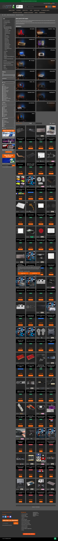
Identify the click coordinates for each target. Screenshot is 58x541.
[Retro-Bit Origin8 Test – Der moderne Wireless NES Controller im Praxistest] (8, 146)
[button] (53, 3)
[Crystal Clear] (42, 471)
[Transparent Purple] (52, 420)
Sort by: (30, 123)
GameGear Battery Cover (41, 164)
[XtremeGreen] (21, 193)
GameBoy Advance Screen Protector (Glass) (51, 240)
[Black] (49, 420)
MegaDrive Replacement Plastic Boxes (20, 139)
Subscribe (16, 523)
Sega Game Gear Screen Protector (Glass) (41, 215)
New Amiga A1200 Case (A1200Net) (51, 417)
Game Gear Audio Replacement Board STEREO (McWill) (30, 417)
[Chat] (55, 538)
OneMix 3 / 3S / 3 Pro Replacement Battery (20, 391)
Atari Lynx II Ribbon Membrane (51, 164)
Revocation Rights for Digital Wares (26, 528)
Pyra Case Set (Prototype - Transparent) (51, 139)
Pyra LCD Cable (20, 164)
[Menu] (22, 5)
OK (13, 165)
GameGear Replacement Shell (41, 467)
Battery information (24, 519)
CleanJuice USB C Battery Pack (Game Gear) (41, 492)
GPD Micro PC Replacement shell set (20, 492)
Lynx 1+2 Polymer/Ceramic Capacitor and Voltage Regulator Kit (51, 442)
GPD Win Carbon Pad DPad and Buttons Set (51, 215)
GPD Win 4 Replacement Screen (30, 492)
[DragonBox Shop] (9, 6)
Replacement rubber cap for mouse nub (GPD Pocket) (41, 240)
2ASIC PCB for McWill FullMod (20, 366)
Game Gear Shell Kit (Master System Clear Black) (41, 417)
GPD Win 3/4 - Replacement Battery (31, 467)
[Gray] (39, 471)
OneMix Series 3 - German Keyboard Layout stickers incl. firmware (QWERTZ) (31, 164)
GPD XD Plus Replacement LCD (41, 316)
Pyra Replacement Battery (31, 139)
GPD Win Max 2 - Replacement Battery (51, 467)
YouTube (8, 517)
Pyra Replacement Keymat (41, 290)
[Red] (41, 471)
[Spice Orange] (18, 193)
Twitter (5, 517)
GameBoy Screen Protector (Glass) (20, 240)
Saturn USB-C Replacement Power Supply (20, 417)
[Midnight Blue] (17, 193)
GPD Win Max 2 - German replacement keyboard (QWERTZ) (41, 139)
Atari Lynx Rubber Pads (40, 189)
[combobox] (37, 7)
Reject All (23, 273)
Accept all (34, 273)
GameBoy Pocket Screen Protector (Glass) (51, 265)
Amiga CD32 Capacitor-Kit (31, 290)
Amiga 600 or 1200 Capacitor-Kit (20, 341)
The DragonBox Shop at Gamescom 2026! (8, 143)
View (50, 123)
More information (20, 271)
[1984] (19, 193)
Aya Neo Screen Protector (31, 240)
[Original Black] (43, 471)
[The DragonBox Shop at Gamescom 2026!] (8, 140)
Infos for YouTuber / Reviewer (26, 523)
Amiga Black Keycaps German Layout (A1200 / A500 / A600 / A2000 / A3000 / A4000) (41, 366)
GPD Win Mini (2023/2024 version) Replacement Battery (51, 366)
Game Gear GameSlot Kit (51, 290)
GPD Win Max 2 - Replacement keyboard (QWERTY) (20, 265)
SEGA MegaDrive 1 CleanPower (20, 442)
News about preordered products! (7, 512)
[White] (51, 420)
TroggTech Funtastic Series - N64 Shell (20, 190)
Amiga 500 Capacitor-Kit (20, 290)
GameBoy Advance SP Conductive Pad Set (30, 316)
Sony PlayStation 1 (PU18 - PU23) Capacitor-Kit (51, 316)
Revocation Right (24, 515)
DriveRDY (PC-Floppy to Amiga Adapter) (20, 467)
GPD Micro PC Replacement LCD (41, 265)
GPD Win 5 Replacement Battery (51, 341)
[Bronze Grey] (40, 471)
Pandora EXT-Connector (51, 189)
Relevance (34, 123)
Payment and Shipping (25, 516)
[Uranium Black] (23, 193)
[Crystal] (16, 193)
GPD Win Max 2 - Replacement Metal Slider (51, 492)
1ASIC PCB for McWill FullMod (31, 366)
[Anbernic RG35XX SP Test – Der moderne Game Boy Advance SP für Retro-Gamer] (8, 134)
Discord (10, 517)
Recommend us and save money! (26, 524)
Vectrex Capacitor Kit (31, 265)
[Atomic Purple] (22, 193)
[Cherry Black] (24, 193)
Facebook (3, 517)
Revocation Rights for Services (26, 520)
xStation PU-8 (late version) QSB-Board (51, 391)
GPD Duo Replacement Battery (30, 391)
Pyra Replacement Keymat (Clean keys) (20, 316)
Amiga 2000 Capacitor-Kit (31, 189)
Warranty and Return (24, 527)
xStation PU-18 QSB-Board (41, 391)
